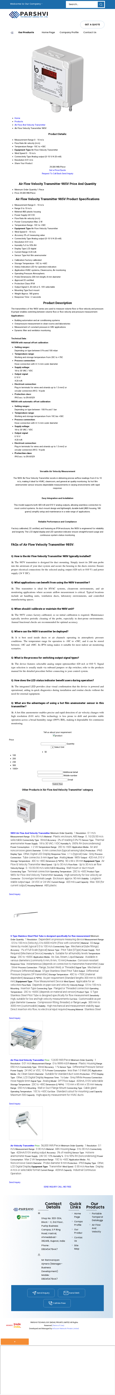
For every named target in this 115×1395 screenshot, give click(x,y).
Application (20, 270)
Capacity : (55, 1095)
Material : (61, 836)
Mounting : (75, 868)
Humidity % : (81, 843)
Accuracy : (64, 840)
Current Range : (63, 882)
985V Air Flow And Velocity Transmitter (30, 833)
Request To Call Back (51, 173)
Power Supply (21, 215)
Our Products (26, 32)
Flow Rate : (85, 864)
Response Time (22, 297)
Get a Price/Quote (57, 170)
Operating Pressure (23, 273)
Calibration (19, 260)
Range (17, 208)
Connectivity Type (23, 238)
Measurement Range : (27, 836)
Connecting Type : (30, 871)
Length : (63, 878)
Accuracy (19, 235)
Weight (18, 293)
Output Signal (21, 287)
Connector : (28, 878)
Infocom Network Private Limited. (65, 1328)
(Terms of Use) (58, 1325)
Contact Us (89, 32)
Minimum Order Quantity (26, 189)
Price (17, 193)
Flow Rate (19, 218)
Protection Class (22, 283)
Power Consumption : (24, 847)
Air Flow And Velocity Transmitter (27, 1060)
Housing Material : (42, 885)
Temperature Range (24, 225)
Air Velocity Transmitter (22, 1145)
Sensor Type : (64, 950)
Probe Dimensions (23, 277)
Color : (88, 854)
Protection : (94, 850)
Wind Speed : (54, 864)
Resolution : (86, 833)
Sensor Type (20, 255)
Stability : (66, 1006)
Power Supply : (42, 843)
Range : (80, 1149)
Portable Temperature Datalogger (97, 1217)
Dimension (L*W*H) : (64, 861)
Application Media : (54, 957)
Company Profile (69, 32)
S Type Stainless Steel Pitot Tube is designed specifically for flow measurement (50, 936)
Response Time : (66, 854)
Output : (92, 857)
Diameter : (59, 850)
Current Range (21, 252)
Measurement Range (24, 205)
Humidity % (20, 245)
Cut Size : (67, 1091)
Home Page (48, 32)
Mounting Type (21, 290)
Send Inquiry (67, 173)
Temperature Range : (55, 847)
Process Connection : (46, 967)
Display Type (20, 248)
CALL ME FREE (64, 1187)
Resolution (19, 242)
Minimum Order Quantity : (63, 833)
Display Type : (31, 854)
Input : (38, 882)
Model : (73, 857)
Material (18, 211)
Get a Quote (92, 24)
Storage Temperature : (28, 861)
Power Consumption (24, 222)
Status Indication (22, 267)
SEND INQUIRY (50, 1187)
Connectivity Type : (35, 840)
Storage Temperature (24, 263)
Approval (19, 280)
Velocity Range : (33, 868)
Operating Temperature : (68, 871)
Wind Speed (20, 232)
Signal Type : (57, 857)
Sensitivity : (78, 875)
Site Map (76, 1247)
